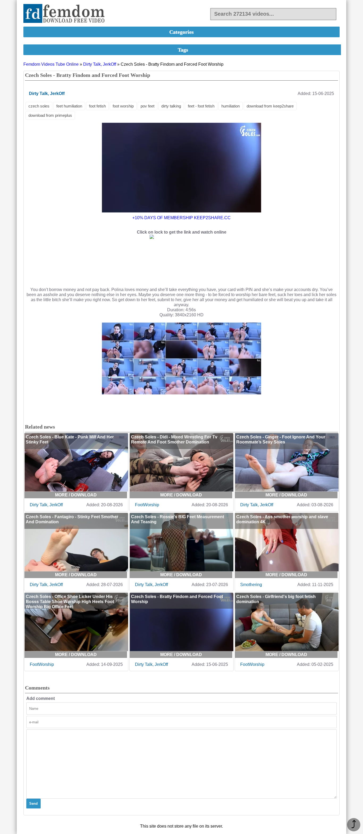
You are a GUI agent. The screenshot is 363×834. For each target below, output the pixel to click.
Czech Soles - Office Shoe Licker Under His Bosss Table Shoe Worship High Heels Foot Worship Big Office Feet (70, 601)
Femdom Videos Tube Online (51, 64)
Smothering (251, 584)
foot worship (123, 106)
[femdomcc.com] (65, 14)
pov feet (147, 106)
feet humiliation (69, 106)
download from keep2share (270, 106)
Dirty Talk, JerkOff (99, 64)
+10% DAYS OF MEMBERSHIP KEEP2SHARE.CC (181, 217)
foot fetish (97, 106)
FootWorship (147, 505)
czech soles (38, 106)
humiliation (230, 106)
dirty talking (171, 106)
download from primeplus (50, 115)
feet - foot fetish (201, 106)
